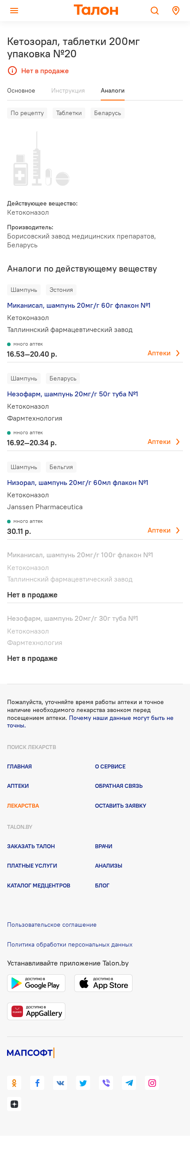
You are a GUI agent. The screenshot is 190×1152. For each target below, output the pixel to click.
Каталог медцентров (38, 885)
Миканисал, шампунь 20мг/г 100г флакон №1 (80, 554)
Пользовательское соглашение (52, 924)
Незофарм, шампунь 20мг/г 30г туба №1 (72, 618)
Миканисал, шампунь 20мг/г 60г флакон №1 (79, 305)
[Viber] (106, 1082)
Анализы (108, 865)
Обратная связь (119, 785)
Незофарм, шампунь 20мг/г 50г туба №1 (72, 393)
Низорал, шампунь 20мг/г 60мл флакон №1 (77, 482)
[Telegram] (129, 1082)
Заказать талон (31, 846)
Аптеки (159, 352)
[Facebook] (37, 1082)
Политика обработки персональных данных (70, 944)
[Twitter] (83, 1082)
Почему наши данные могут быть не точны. (90, 722)
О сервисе (110, 766)
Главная (19, 766)
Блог (102, 885)
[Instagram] (152, 1082)
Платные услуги (32, 865)
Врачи (103, 846)
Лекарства (23, 805)
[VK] (60, 1082)
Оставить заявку (120, 805)
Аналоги (113, 90)
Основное (21, 90)
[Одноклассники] (14, 1082)
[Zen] (14, 1104)
